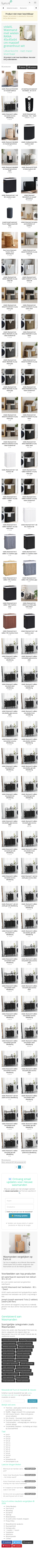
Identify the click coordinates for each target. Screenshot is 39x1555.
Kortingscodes (10, 1528)
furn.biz (8, 1455)
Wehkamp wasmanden (9, 1347)
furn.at (8, 1441)
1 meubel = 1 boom (12, 1530)
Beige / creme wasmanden (10, 1374)
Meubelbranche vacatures (14, 1524)
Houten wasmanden (23, 1367)
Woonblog (9, 1511)
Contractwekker (11, 1422)
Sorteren (33, 67)
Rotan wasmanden (21, 1360)
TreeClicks (9, 1408)
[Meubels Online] (3, 8)
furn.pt (8, 1453)
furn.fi (7, 1457)
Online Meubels (11, 1506)
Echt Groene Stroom (13, 1414)
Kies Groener (10, 1418)
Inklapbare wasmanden (26, 1347)
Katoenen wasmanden (23, 1353)
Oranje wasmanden (8, 1381)
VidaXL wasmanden (8, 1367)
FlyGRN (8, 1412)
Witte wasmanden (8, 1370)
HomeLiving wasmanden (23, 1370)
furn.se (8, 1447)
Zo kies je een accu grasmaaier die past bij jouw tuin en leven (19, 1495)
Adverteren (9, 1534)
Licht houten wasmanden (24, 1350)
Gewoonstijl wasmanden (10, 1340)
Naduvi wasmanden (22, 1357)
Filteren (22, 67)
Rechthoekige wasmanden (27, 1340)
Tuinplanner (10, 1532)
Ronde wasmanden (8, 1357)
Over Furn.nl (10, 1508)
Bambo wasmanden (22, 1377)
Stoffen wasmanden (8, 1353)
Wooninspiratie (11, 1536)
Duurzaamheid (11, 1526)
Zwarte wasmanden (23, 1381)
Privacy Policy (10, 1521)
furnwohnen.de (11, 1459)
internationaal (25, 1420)
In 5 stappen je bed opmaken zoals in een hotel (19, 1489)
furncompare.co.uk (12, 1461)
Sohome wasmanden (27, 1364)
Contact (8, 1538)
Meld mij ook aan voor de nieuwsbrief (19, 1212)
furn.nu (8, 1443)
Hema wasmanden (8, 1360)
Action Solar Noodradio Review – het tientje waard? (19, 1476)
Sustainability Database (13, 1426)
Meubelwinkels (10, 1517)
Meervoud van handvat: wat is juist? (19, 1470)
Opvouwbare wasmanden (10, 1364)
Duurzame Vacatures (13, 1420)
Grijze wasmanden (8, 1377)
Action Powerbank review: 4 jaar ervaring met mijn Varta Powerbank (19, 1482)
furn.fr (8, 1435)
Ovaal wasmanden (26, 1374)
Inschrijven (32, 1401)
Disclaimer (9, 1513)
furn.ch (8, 1449)
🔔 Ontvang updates (20, 1216)
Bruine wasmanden (8, 1350)
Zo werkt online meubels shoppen (17, 1519)
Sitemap (8, 1515)
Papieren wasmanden (9, 1343)
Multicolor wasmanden (25, 1343)
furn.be (8, 1437)
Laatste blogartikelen (11, 1464)
